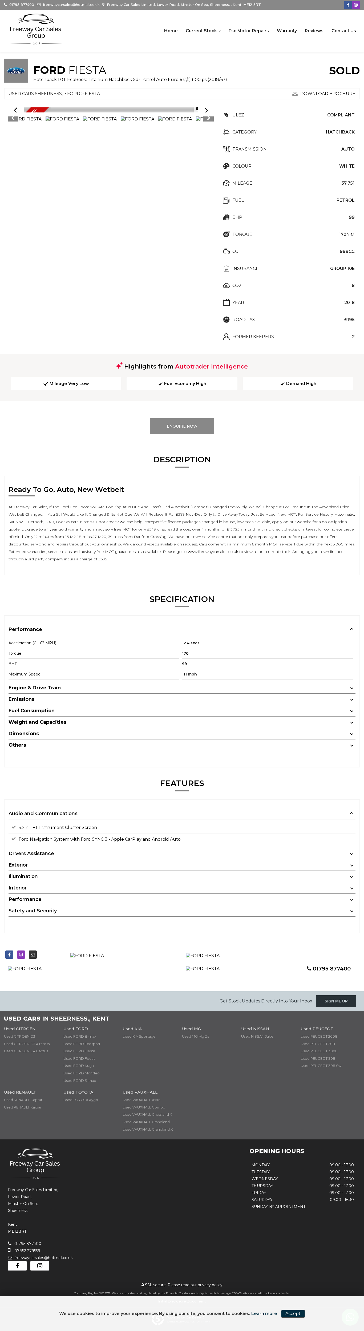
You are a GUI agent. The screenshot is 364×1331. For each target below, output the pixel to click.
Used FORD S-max (79, 1080)
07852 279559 (26, 1250)
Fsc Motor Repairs (249, 30)
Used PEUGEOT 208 (318, 1044)
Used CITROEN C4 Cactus (26, 1051)
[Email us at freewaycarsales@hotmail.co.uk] (33, 954)
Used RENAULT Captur (23, 1100)
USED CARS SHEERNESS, (36, 93)
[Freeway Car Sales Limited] (36, 29)
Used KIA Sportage (139, 1036)
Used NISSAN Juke (257, 1036)
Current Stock (201, 30)
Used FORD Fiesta (79, 1051)
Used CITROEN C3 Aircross (27, 1044)
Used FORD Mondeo (81, 1073)
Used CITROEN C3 (19, 1036)
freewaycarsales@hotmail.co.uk (71, 4)
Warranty (287, 30)
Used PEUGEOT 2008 (319, 1036)
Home (171, 30)
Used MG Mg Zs (195, 1036)
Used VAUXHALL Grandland (146, 1122)
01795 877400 (21, 4)
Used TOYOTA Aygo (80, 1100)
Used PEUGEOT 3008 (319, 1051)
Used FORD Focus (79, 1058)
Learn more (264, 1313)
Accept (293, 1313)
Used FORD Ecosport (81, 1044)
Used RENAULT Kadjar (23, 1107)
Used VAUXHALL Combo (144, 1107)
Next (209, 119)
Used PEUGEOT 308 (318, 1058)
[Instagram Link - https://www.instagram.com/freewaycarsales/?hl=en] (356, 5)
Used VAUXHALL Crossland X (147, 1114)
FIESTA (92, 93)
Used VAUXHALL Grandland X (148, 1129)
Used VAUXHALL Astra (141, 1100)
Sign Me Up (336, 1001)
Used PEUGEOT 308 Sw (321, 1065)
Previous (12, 119)
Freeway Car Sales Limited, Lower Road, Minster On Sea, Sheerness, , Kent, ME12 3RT (183, 4)
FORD (73, 93)
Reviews (314, 30)
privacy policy (210, 1285)
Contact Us (343, 30)
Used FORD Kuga (78, 1065)
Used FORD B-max (79, 1036)
